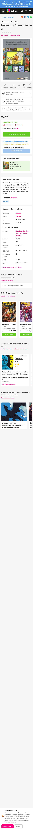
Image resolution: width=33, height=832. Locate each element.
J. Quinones (6, 328)
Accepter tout (7, 826)
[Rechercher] (22, 11)
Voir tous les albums (8, 296)
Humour (18, 216)
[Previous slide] (4, 59)
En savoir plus (23, 6)
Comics (18, 213)
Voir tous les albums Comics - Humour (14, 349)
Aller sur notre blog (7, 398)
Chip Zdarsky (20, 231)
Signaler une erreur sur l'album (12, 267)
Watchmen (5, 382)
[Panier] (26, 11)
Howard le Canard (8, 17)
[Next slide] (28, 59)
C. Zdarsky (13, 328)
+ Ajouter (14, 197)
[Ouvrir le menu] (3, 11)
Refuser (18, 826)
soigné (17, 128)
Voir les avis (4, 35)
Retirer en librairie (16, 151)
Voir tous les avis (7, 280)
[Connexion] (30, 11)
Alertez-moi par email (18, 134)
